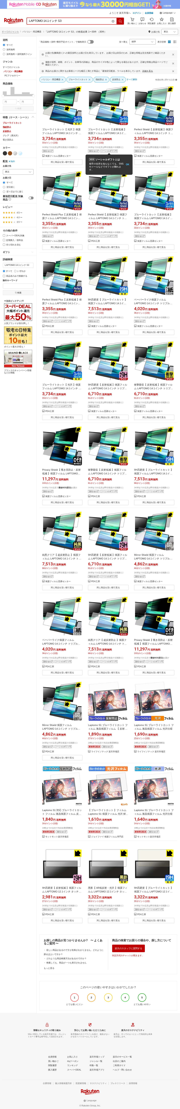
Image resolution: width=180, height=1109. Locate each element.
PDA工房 (95, 241)
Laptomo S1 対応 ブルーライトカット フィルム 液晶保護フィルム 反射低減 (62, 814)
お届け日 (7, 178)
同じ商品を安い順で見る (62, 162)
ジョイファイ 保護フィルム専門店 (107, 837)
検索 (19, 108)
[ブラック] (5, 153)
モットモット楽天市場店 (57, 837)
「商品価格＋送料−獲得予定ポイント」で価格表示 (62, 42)
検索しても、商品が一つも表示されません (66, 962)
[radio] (4, 45)
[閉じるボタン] (173, 54)
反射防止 (7, 131)
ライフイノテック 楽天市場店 (105, 752)
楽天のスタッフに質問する (128, 948)
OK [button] (127, 164)
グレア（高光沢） (11, 135)
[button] (168, 13)
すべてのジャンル (10, 31)
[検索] (120, 21)
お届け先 (7, 166)
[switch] (31, 198)
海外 (13, 161)
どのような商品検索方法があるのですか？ (66, 958)
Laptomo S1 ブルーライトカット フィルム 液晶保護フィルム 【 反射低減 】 (108, 729)
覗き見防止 (8, 140)
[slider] (3, 96)
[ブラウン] (10, 153)
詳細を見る (147, 71)
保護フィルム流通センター (58, 156)
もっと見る (49, 968)
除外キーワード (10, 280)
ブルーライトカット (12, 123)
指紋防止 (7, 127)
